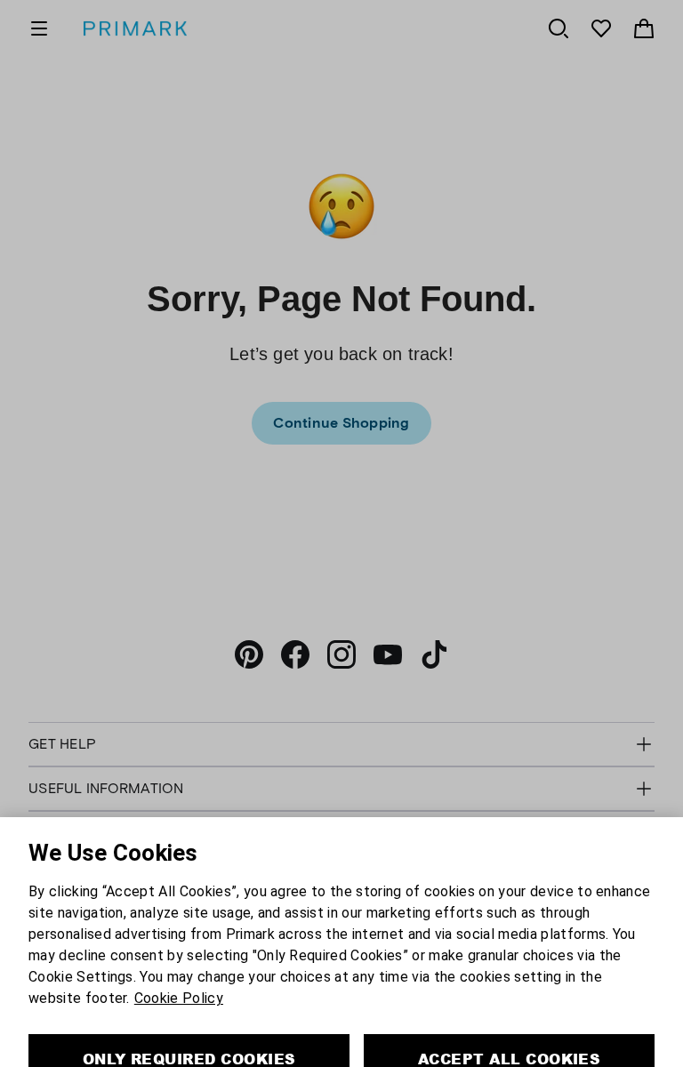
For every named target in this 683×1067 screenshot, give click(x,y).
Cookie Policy (178, 943)
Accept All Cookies (509, 1003)
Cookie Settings (341, 1055)
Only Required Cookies (189, 1003)
